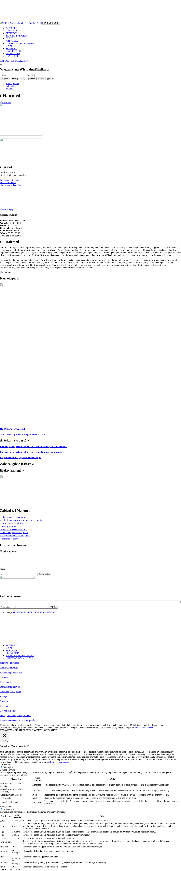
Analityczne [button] (5, 806)
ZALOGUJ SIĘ (13, 53)
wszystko (5, 79)
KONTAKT (11, 48)
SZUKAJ (47, 23)
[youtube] (106, 20)
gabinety (31, 79)
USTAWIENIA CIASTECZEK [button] (14, 730)
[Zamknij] (1, 64)
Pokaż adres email (8, 182)
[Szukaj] (30, 61)
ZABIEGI (10, 28)
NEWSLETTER (34, 23)
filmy (23, 79)
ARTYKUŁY (12, 41)
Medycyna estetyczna (9, 663)
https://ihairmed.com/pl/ (10, 185)
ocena (2, 569)
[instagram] (63, 20)
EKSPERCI (11, 33)
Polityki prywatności (143, 727)
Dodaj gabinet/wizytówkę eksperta (15, 715)
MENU (56, 23)
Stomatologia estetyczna (10, 687)
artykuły (15, 79)
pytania (50, 79)
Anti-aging (5, 677)
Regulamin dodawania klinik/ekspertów (17, 720)
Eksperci (4, 706)
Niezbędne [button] (5, 764)
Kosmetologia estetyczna (11, 672)
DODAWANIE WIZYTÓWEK (20, 658)
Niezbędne (8, 767)
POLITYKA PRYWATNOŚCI (20, 655)
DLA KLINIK (12, 56)
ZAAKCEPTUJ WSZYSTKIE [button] (43, 730)
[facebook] (21, 20)
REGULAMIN (19, 612)
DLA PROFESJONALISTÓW (20, 43)
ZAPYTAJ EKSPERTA (17, 36)
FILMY (9, 38)
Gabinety (4, 701)
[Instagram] (63, 207)
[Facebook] (21, 207)
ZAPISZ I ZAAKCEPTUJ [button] (12, 869)
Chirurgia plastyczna (9, 667)
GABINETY (12, 30)
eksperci (41, 79)
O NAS (9, 46)
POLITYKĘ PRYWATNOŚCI (42, 612)
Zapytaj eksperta (7, 711)
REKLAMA (11, 650)
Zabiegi (3, 696)
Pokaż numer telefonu (10, 180)
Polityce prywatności (59, 762)
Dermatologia (6, 682)
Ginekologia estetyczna (10, 691)
